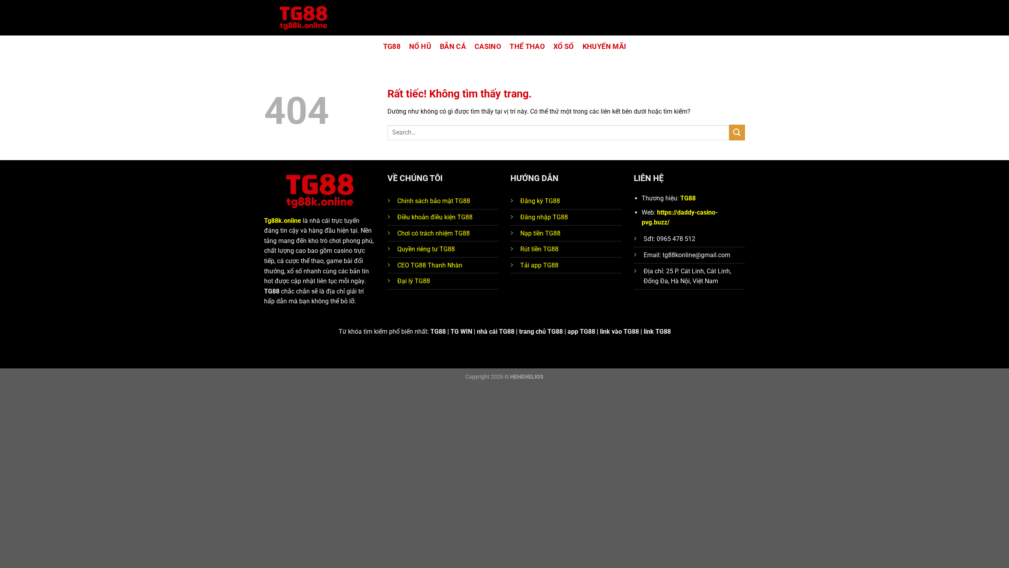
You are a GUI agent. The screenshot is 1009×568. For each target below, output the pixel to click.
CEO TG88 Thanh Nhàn (429, 265)
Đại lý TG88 (413, 281)
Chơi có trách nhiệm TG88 (433, 233)
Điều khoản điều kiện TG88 (435, 217)
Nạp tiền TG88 (540, 233)
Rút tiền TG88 (539, 249)
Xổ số (563, 46)
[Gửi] (737, 132)
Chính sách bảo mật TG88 (433, 201)
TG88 (391, 46)
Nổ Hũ (420, 46)
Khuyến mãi (604, 46)
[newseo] (303, 18)
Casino (488, 46)
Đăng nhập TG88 (544, 217)
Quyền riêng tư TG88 (426, 249)
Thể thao (527, 46)
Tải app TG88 (539, 265)
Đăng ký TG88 (540, 201)
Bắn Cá (453, 46)
